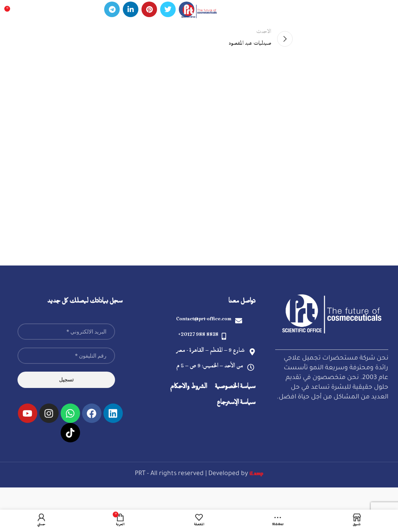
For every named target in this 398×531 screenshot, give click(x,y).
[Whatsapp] (70, 413)
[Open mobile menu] (388, 11)
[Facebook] (91, 413)
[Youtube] (27, 413)
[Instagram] (49, 413)
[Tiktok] (70, 432)
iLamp (256, 475)
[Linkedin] (113, 413)
